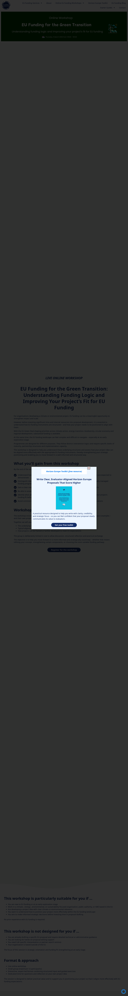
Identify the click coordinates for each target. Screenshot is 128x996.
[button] (123, 991)
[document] (64, 498)
